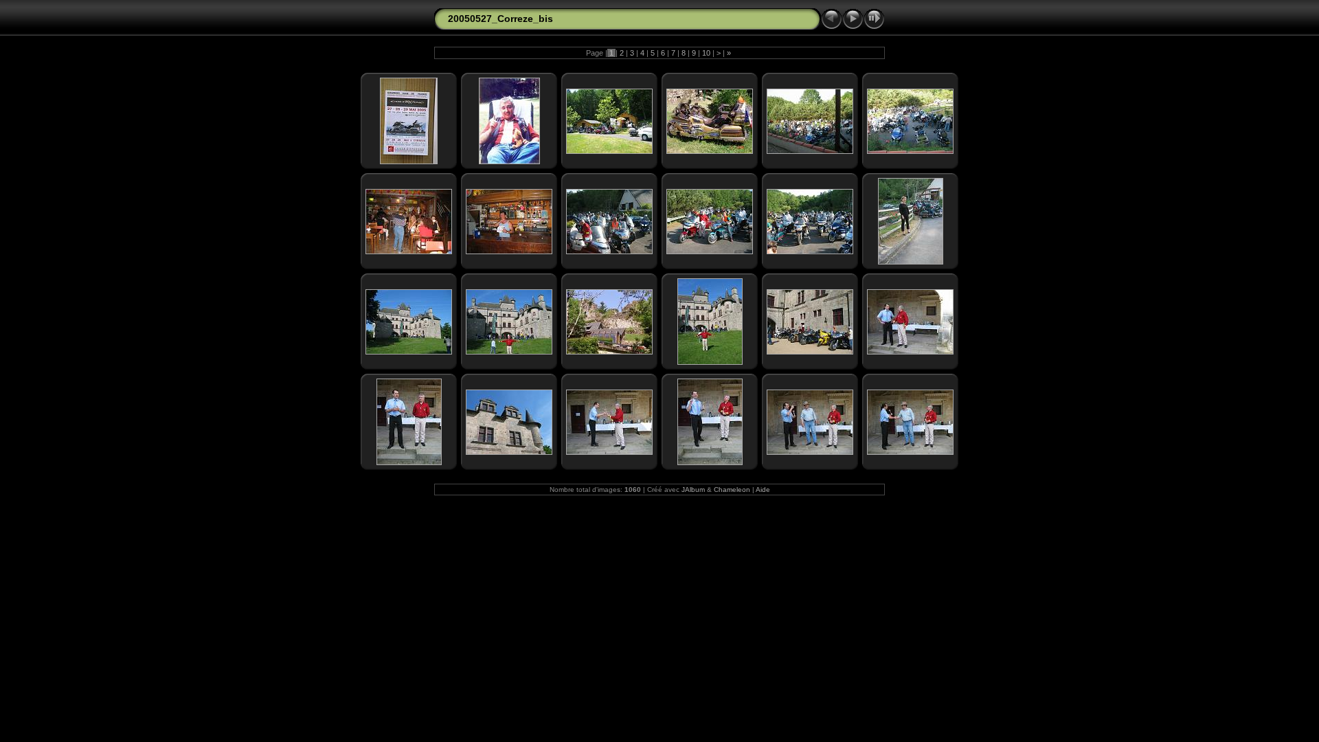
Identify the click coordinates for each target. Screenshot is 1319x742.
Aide (763, 489)
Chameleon (732, 489)
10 (706, 53)
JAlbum (693, 489)
